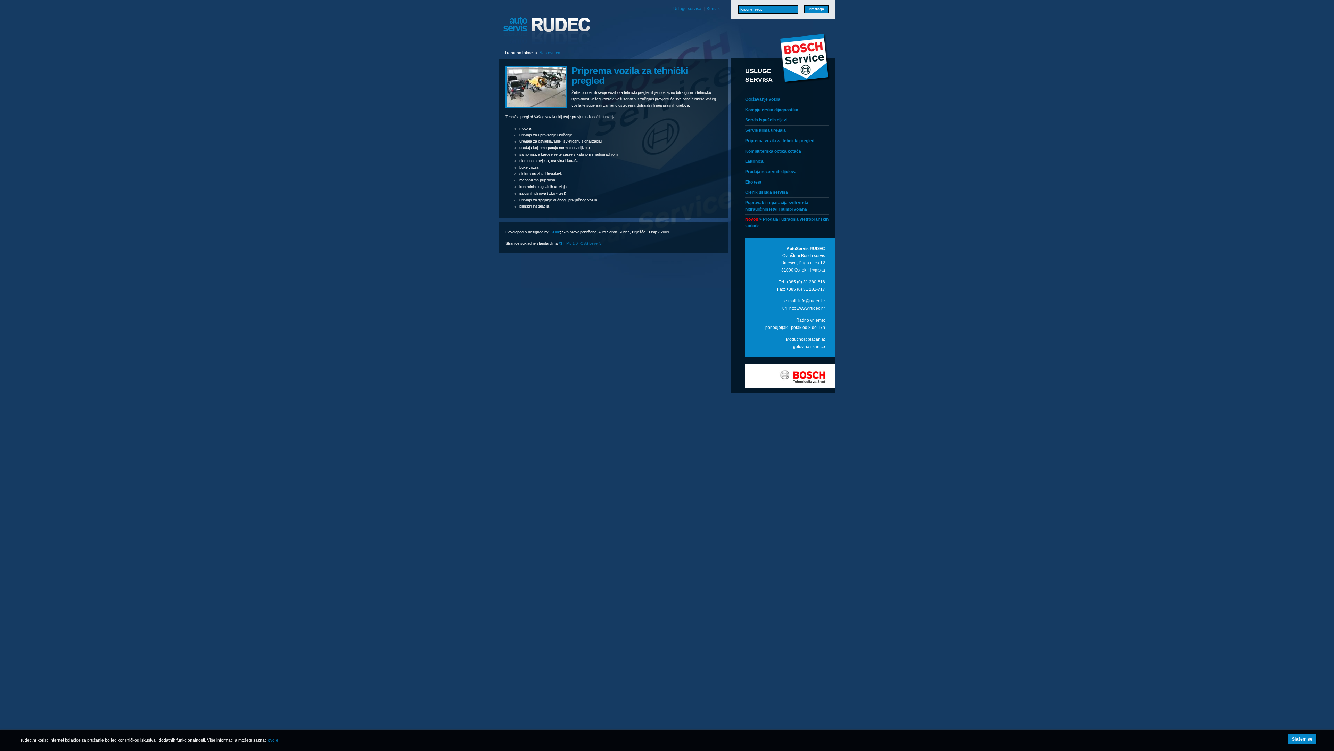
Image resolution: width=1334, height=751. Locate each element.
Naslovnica (549, 52)
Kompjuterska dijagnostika (771, 109)
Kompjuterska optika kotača (773, 151)
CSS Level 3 (590, 243)
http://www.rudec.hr (807, 308)
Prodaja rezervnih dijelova (771, 171)
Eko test (753, 182)
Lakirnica (754, 161)
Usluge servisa (687, 8)
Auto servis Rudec (547, 31)
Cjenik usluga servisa (766, 192)
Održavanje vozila (762, 99)
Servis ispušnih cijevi (766, 120)
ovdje (273, 740)
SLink (555, 232)
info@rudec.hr (811, 301)
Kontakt (714, 8)
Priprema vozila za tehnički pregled (779, 140)
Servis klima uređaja (765, 130)
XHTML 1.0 (568, 243)
